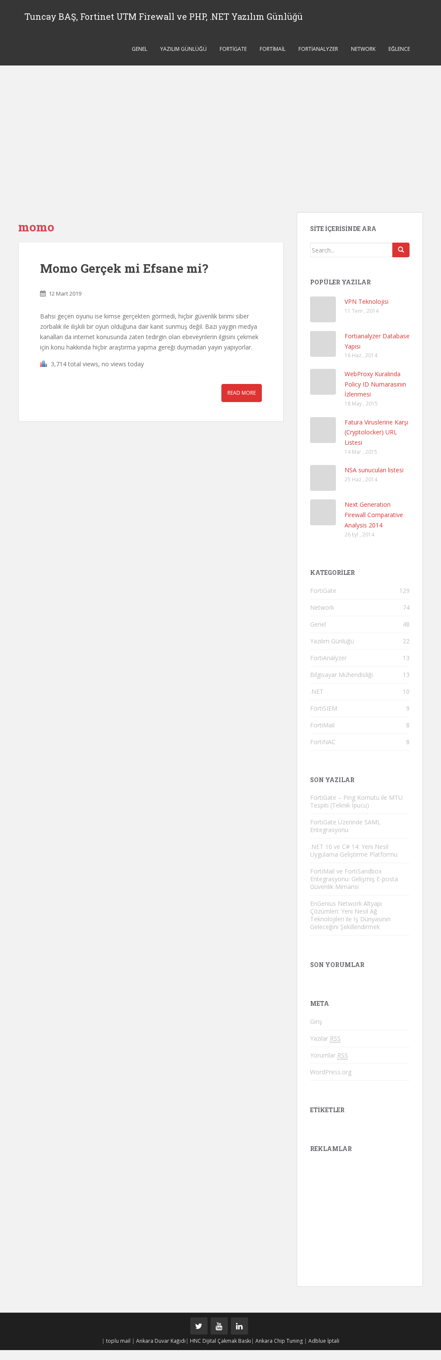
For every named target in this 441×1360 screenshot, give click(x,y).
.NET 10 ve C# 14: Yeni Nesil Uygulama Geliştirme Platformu (354, 850)
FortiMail (273, 49)
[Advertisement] (220, 130)
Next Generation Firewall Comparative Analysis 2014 (374, 514)
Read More (241, 392)
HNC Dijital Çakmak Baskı (220, 1340)
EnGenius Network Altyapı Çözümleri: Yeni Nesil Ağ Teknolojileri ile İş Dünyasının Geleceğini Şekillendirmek (350, 915)
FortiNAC (322, 742)
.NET (316, 691)
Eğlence (399, 49)
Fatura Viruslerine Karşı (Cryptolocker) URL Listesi (376, 432)
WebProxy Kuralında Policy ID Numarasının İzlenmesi (375, 384)
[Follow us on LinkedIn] (239, 1326)
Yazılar (325, 1038)
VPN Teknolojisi (366, 301)
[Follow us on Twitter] (199, 1326)
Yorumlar (329, 1055)
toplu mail (118, 1340)
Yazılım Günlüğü (183, 49)
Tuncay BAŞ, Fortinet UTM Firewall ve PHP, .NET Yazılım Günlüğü (164, 16)
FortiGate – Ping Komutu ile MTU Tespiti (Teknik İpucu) (356, 801)
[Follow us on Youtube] (219, 1326)
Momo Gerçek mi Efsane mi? (124, 268)
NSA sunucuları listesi (374, 470)
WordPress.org (330, 1072)
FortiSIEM (323, 708)
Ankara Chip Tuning (279, 1340)
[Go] (401, 250)
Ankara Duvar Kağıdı (161, 1340)
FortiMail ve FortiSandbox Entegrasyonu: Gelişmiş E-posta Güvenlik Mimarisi (354, 879)
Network (363, 49)
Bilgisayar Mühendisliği (341, 675)
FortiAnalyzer (318, 49)
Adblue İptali (323, 1340)
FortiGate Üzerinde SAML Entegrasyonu (345, 826)
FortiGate (233, 49)
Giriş (316, 1021)
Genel (139, 49)
